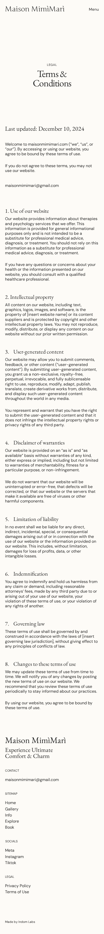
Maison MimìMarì (35, 9)
